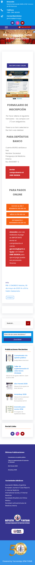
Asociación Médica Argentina (15, 485)
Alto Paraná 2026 (20, 384)
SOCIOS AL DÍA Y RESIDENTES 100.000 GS (17, 207)
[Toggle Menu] (6, 27)
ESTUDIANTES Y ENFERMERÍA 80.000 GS (17, 221)
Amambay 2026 (20, 394)
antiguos (10, 297)
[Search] (28, 323)
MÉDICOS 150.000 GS (17, 214)
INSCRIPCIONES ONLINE (17, 66)
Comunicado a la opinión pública (20, 356)
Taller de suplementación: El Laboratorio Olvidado (21, 369)
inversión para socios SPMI (19, 408)
